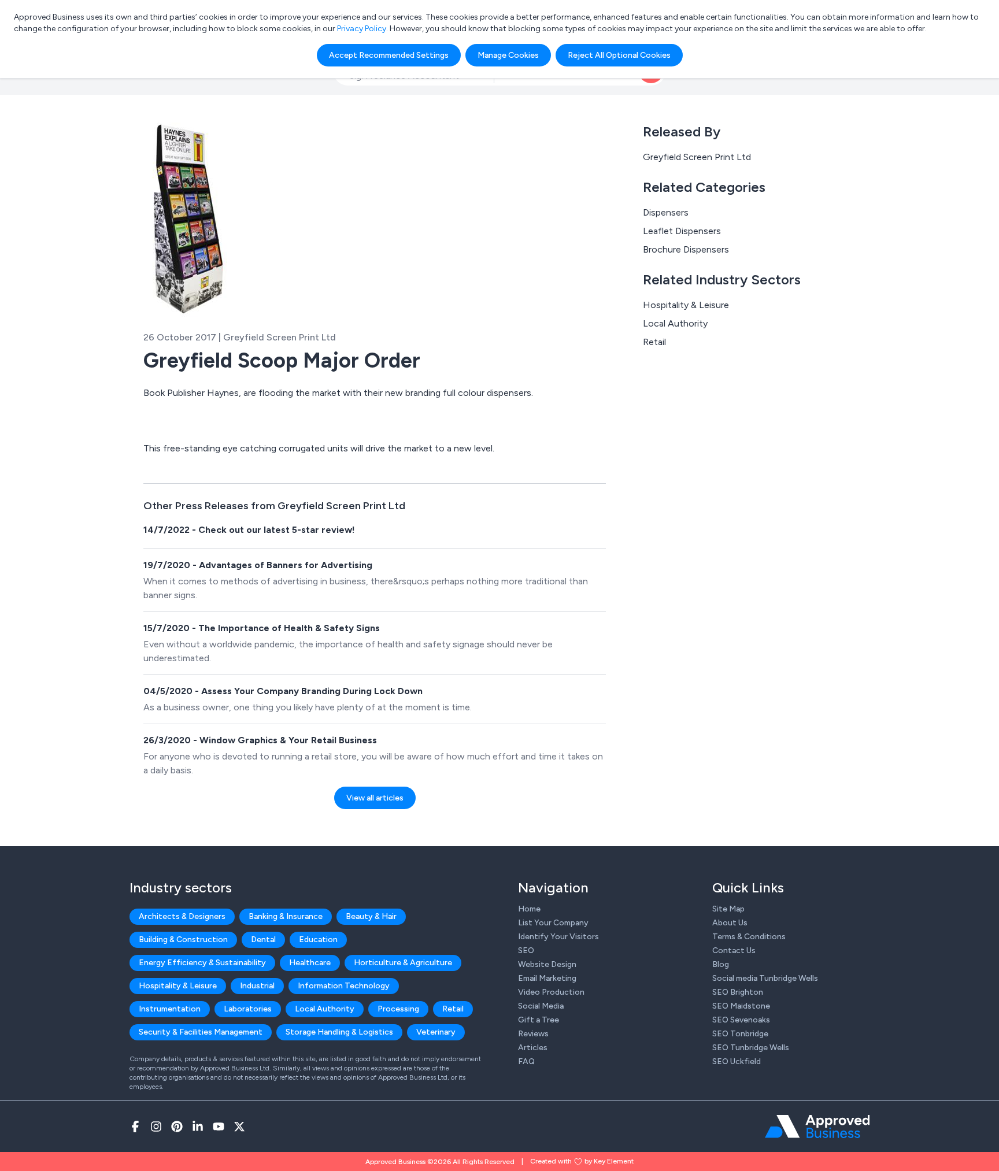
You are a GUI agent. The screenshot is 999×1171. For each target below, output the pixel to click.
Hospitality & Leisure (686, 304)
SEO (526, 950)
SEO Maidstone (741, 1006)
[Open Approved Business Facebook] (135, 1126)
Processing (398, 1009)
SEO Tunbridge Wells (750, 1048)
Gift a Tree (538, 1020)
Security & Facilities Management (200, 1032)
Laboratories (248, 1009)
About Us (730, 923)
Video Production (551, 992)
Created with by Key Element (582, 1161)
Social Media (541, 1006)
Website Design (547, 964)
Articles (532, 1048)
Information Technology (344, 986)
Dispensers (666, 212)
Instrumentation (170, 1009)
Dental (263, 939)
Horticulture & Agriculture (403, 963)
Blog (720, 964)
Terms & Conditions (749, 937)
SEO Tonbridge (740, 1034)
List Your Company (553, 923)
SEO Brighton (737, 992)
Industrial (257, 986)
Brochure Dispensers (686, 249)
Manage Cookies (508, 55)
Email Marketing (547, 978)
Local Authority (675, 323)
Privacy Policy (361, 29)
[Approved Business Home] (817, 1126)
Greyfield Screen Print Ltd (697, 156)
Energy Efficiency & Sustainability (202, 963)
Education (318, 939)
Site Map (728, 909)
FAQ (526, 1061)
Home (529, 909)
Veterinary (436, 1032)
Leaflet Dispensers (682, 230)
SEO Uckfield (736, 1061)
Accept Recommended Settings (389, 55)
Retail (654, 341)
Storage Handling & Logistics (339, 1032)
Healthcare (310, 963)
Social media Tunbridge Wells (765, 978)
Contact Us (734, 950)
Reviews (533, 1034)
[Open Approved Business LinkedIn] (198, 1126)
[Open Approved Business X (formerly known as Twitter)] (239, 1126)
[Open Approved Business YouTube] (218, 1126)
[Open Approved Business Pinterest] (177, 1126)
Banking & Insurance (286, 916)
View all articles (375, 798)
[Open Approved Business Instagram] (156, 1126)
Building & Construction (183, 939)
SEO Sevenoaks (741, 1020)
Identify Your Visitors (558, 937)
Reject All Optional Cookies (619, 55)
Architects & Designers (182, 916)
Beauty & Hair (371, 916)
